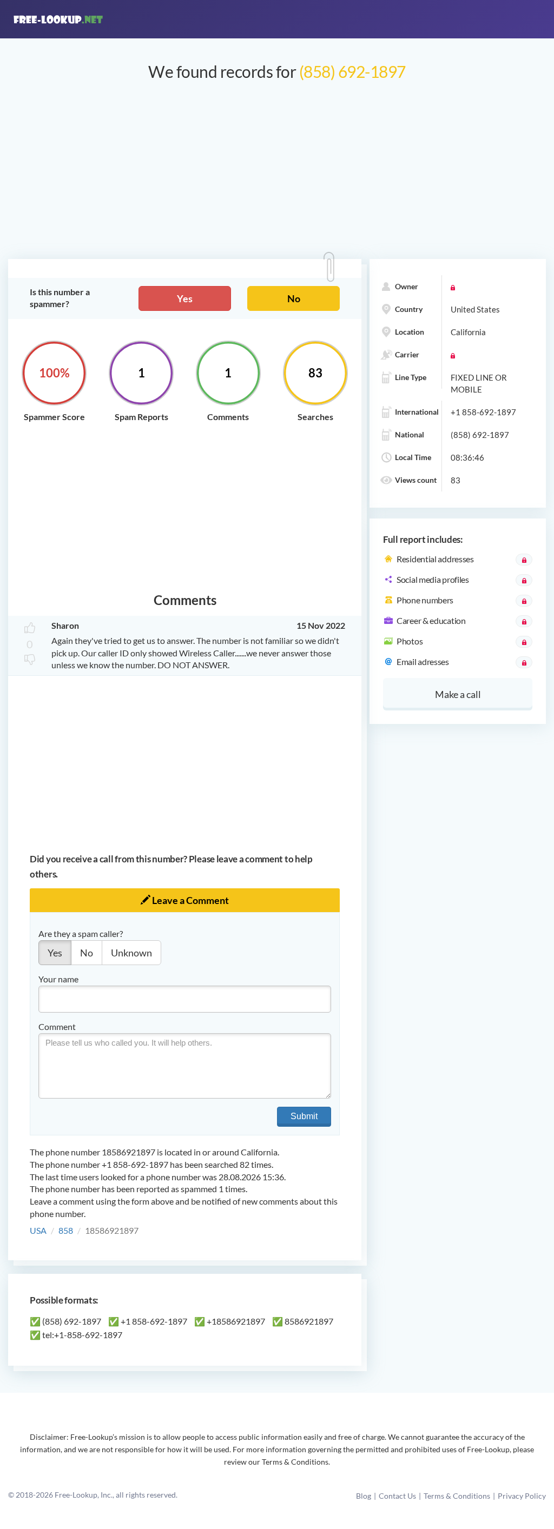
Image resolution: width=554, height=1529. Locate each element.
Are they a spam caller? (80, 933)
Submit (304, 1116)
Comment (57, 1026)
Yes (185, 298)
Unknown (131, 953)
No (293, 298)
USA (38, 1230)
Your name (58, 979)
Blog (363, 1495)
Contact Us (397, 1495)
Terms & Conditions (457, 1495)
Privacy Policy (522, 1495)
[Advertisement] (277, 175)
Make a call (458, 694)
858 (65, 1230)
